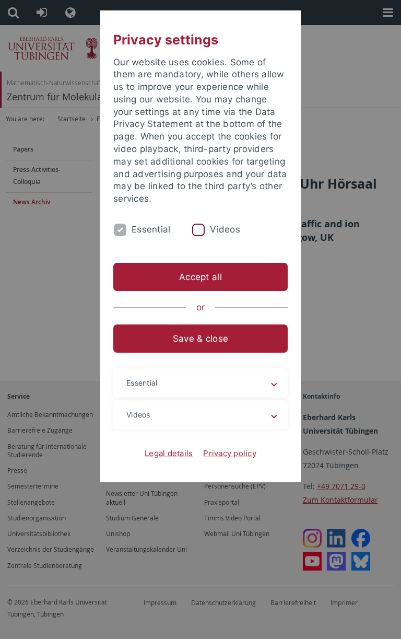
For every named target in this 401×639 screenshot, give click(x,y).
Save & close (200, 338)
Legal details (169, 453)
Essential (151, 229)
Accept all (200, 277)
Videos (225, 229)
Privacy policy (229, 453)
